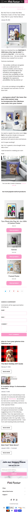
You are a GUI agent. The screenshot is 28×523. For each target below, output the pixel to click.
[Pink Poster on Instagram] (16, 500)
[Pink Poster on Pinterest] (14, 500)
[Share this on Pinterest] (13, 291)
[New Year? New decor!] (9, 443)
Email (3, 317)
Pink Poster (15, 503)
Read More (6, 371)
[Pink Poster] (14, 1)
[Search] (22, 1)
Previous (19, 9)
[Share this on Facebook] (9, 291)
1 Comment (14, 448)
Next (24, 9)
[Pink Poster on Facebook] (11, 500)
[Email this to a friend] (22, 291)
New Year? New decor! (10, 445)
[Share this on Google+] (18, 291)
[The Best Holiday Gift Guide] (9, 361)
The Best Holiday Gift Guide (12, 364)
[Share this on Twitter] (5, 291)
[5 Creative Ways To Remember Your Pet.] (9, 384)
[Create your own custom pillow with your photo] (14, 168)
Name (3, 310)
